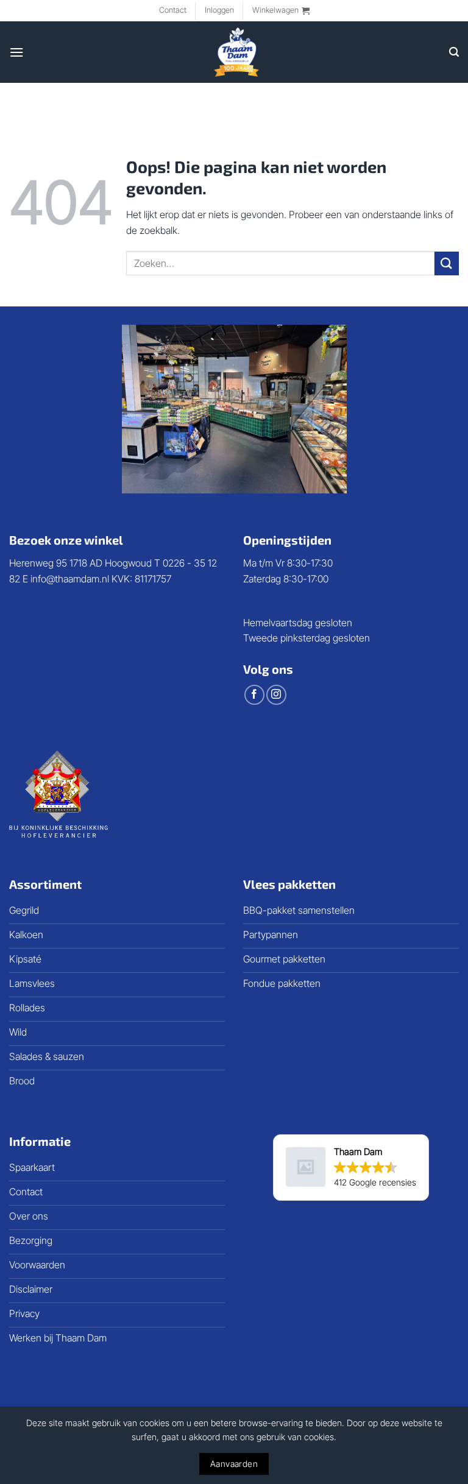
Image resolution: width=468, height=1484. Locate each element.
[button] (281, 10)
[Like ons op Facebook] (254, 695)
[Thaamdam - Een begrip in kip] (236, 52)
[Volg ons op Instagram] (276, 695)
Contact (172, 10)
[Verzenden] (446, 263)
